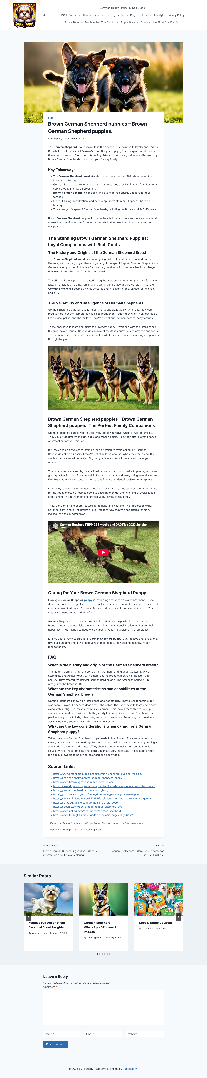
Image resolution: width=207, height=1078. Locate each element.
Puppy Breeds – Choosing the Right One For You (150, 22)
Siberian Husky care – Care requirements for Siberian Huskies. (137, 850)
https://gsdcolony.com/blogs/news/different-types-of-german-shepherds (98, 794)
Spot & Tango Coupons (156, 923)
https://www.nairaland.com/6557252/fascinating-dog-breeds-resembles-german (102, 798)
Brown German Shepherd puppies (102, 823)
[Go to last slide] (28, 917)
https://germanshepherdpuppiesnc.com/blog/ (80, 790)
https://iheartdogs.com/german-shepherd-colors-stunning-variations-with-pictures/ (104, 786)
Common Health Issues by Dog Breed (122, 7)
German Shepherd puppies (88, 829)
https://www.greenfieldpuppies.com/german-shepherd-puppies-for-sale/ (97, 773)
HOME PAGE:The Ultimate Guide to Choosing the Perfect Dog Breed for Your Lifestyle (112, 15)
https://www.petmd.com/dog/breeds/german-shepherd (87, 810)
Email (90, 1034)
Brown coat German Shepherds (66, 823)
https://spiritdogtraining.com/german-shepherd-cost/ (85, 802)
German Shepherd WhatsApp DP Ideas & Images (100, 927)
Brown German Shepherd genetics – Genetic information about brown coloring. (70, 850)
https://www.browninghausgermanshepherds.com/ (84, 782)
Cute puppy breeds (133, 823)
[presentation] (48, 899)
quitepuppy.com (59, 138)
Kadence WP (131, 1068)
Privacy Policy (176, 15)
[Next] (178, 917)
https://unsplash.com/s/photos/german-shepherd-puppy (87, 777)
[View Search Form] (44, 15)
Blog (50, 118)
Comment (50, 986)
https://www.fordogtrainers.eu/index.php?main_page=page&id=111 (94, 815)
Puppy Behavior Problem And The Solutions (91, 22)
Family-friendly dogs (60, 829)
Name (49, 1034)
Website (132, 1034)
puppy (88, 600)
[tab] (97, 954)
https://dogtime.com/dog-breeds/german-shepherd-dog (87, 806)
